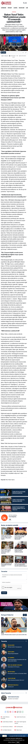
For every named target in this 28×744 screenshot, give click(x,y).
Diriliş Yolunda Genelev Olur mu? (16, 680)
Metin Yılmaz (11, 671)
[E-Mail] (10, 520)
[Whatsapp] (22, 712)
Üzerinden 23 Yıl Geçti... (14, 666)
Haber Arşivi (19, 730)
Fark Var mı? (11, 686)
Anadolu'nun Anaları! (13, 698)
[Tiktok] (18, 712)
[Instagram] (13, 712)
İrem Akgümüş (5, 55)
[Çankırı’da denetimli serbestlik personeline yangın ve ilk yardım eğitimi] (7, 531)
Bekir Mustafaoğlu (13, 685)
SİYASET (10, 7)
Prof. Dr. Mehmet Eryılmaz (15, 665)
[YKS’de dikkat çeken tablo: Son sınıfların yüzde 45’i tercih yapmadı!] (7, 545)
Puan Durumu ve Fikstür (7, 726)
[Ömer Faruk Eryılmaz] (4, 697)
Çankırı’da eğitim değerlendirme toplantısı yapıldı (19, 550)
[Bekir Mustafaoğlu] (4, 686)
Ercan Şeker (11, 645)
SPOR (2, 633)
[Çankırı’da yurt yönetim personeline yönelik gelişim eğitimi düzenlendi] (21, 531)
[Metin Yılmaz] (4, 672)
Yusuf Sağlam (11, 678)
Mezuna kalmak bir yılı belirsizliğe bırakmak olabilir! (6, 565)
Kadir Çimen (11, 651)
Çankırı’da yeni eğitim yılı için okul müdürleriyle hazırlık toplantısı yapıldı (21, 565)
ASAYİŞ (15, 7)
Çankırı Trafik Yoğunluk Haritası (20, 722)
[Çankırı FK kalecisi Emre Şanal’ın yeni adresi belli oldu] (14, 624)
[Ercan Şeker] (4, 646)
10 (26, 610)
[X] (8, 712)
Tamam (17, 742)
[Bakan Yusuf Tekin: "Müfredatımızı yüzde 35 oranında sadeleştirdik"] (14, 42)
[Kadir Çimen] (4, 652)
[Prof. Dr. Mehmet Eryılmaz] (4, 666)
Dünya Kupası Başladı (13, 653)
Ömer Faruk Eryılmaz (13, 696)
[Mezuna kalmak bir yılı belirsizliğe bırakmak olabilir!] (7, 559)
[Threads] (20, 712)
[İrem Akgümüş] (4, 517)
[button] (24, 615)
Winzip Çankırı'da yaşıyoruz (15, 647)
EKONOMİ (21, 7)
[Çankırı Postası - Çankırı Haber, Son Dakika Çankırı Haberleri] (6, 3)
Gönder (4, 592)
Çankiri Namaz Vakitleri (8, 721)
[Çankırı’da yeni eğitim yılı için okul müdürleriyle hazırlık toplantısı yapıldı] (21, 559)
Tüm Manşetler (19, 726)
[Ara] (24, 3)
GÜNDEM (3, 7)
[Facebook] (5, 712)
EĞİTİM (14, 12)
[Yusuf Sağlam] (4, 679)
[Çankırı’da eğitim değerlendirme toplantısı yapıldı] (21, 545)
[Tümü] (26, 641)
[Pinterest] (10, 712)
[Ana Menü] (26, 3)
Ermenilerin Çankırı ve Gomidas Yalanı (17, 673)
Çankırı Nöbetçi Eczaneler (5, 717)
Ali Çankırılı (11, 657)
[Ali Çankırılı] (4, 659)
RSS (5, 736)
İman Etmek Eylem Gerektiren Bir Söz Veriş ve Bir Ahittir (17, 660)
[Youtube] (15, 712)
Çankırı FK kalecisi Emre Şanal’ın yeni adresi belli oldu (14, 634)
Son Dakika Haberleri (6, 730)
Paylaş (4, 52)
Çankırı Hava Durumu (20, 716)
